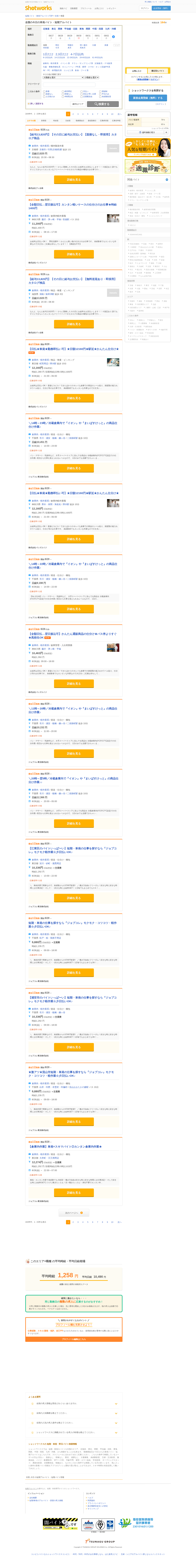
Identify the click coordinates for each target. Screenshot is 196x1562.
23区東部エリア (143, 304)
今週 (94, 45)
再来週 (46, 48)
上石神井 (158, 273)
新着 (47, 91)
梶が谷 (139, 270)
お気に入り (99, 8)
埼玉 (167, 288)
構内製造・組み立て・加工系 (141, 197)
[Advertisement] (74, 1238)
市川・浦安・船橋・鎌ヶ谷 (52, 438)
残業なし (133, 323)
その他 (157, 197)
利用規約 (91, 1500)
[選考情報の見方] (147, 132)
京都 (131, 285)
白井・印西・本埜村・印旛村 (53, 1087)
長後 (145, 244)
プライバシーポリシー (97, 1503)
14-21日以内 (60, 57)
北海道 (46, 29)
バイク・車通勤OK (137, 330)
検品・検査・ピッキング (139, 213)
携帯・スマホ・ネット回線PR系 (96, 67)
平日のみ (105, 94)
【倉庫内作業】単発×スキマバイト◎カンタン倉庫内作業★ (65, 1146)
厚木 (152, 244)
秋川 (131, 263)
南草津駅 (50, 294)
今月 (57, 48)
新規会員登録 (143, 79)
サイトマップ (93, 1509)
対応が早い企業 (89, 94)
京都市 (43, 149)
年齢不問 (164, 330)
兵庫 (131, 288)
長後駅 (66, 219)
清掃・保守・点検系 (137, 194)
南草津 (160, 244)
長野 (160, 288)
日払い (86, 91)
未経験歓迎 (106, 96)
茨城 (153, 288)
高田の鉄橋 (150, 270)
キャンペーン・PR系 (71, 67)
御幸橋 (148, 273)
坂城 (162, 260)
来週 (106, 45)
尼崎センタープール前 (138, 257)
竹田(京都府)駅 (55, 149)
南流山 (160, 247)
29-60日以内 (85, 57)
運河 (142, 250)
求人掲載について (151, 2)
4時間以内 (68, 96)
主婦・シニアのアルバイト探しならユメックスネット (143, 1554)
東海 (81, 29)
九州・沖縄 (110, 29)
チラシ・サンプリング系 (82, 63)
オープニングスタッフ (138, 336)
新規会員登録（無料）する (148, 98)
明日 (57, 45)
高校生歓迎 (154, 336)
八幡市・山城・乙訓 (153, 307)
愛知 (145, 288)
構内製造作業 (135, 209)
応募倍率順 (116, 120)
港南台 (132, 266)
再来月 (82, 48)
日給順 (67, 120)
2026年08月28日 (136, 234)
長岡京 (150, 250)
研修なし (68, 94)
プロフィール (86, 8)
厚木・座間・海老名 (51, 504)
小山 (165, 266)
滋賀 (154, 285)
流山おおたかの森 (147, 247)
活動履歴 (73, 8)
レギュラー (111, 8)
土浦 (148, 260)
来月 (69, 48)
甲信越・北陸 (70, 29)
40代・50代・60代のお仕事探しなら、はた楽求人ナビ (95, 1554)
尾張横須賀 (162, 270)
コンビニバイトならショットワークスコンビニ (50, 1554)
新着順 (43, 120)
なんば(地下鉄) (146, 276)
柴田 (162, 257)
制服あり (145, 339)
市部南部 (149, 301)
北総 (154, 304)
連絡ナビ (63, 8)
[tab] (137, 71)
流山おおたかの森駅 (79, 1087)
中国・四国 (97, 29)
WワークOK (152, 330)
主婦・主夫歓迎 (135, 326)
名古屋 (139, 273)
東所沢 (157, 266)
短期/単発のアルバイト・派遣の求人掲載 (46, 1500)
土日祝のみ (50, 96)
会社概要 (33, 1498)
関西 (88, 29)
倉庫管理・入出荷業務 (160, 213)
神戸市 (167, 307)
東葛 (131, 304)
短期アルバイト (31, 1488)
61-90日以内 (97, 57)
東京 (147, 285)
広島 (138, 292)
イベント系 (65, 63)
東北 (54, 29)
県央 (158, 301)
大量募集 (143, 323)
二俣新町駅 (72, 438)
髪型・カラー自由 (136, 333)
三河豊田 (133, 276)
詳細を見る (74, 179)
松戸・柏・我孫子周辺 (50, 938)
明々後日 (83, 45)
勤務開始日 (80, 120)
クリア (117, 45)
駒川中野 (153, 257)
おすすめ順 (31, 120)
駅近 (161, 320)
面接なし (49, 94)
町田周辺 (44, 363)
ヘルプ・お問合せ (164, 2)
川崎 (159, 263)
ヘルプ (90, 1498)
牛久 (131, 270)
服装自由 (148, 326)
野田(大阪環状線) (136, 260)
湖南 (42, 294)
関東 (60, 29)
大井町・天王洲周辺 (49, 1158)
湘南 (140, 301)
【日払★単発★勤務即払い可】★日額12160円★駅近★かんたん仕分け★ (73, 349)
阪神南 (141, 311)
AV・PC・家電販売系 (52, 70)
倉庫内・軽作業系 (50, 63)
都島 (152, 263)
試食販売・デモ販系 (103, 63)
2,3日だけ (62, 54)
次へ (120, 114)
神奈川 (139, 285)
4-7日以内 (77, 54)
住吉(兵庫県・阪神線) (138, 253)
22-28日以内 (72, 57)
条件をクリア (77, 104)
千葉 (162, 285)
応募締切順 (104, 120)
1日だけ (48, 54)
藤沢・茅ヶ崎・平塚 (51, 219)
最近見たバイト (157, 71)
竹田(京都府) (134, 244)
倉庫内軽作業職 (149, 209)
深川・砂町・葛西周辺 (50, 863)
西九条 (152, 253)
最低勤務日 (92, 120)
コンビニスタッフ (155, 216)
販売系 (166, 197)
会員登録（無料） (161, 8)
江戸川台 (133, 250)
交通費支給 (87, 96)
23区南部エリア (136, 307)
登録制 (104, 91)
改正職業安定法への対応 (98, 1506)
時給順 (55, 120)
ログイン (145, 8)
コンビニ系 (68, 70)
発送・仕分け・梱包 (137, 216)
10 (112, 114)
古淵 (149, 266)
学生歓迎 (150, 333)
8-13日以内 (47, 57)
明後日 (70, 45)
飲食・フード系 (82, 70)
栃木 (131, 292)
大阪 (138, 288)
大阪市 (132, 311)
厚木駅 (53, 363)
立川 (131, 273)
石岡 (155, 260)
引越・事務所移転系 (51, 67)
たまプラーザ (142, 263)
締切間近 (68, 91)
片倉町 (141, 266)
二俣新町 (133, 247)
